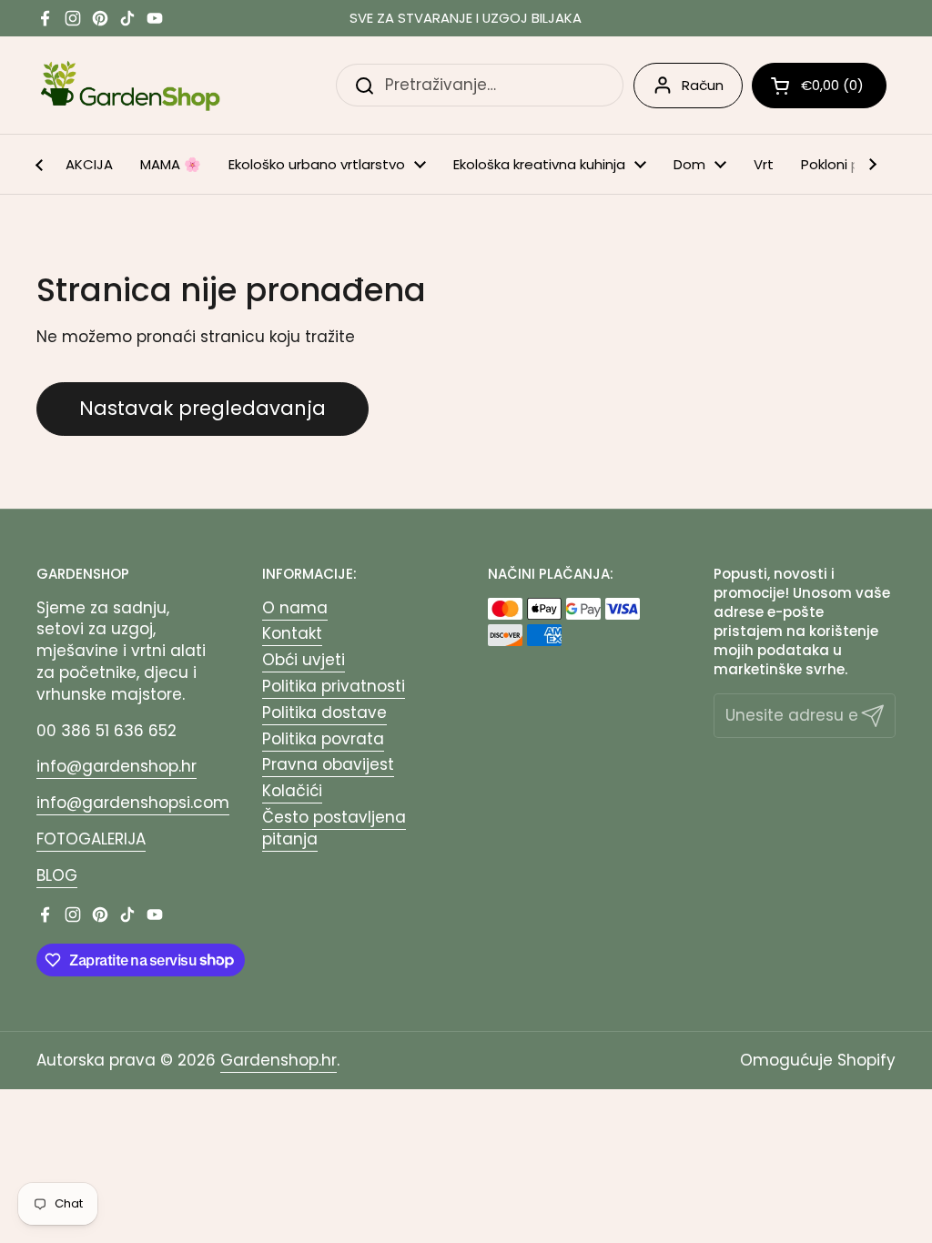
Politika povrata (323, 739)
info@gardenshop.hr (116, 766)
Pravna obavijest (328, 764)
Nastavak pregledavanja (202, 408)
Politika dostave (324, 712)
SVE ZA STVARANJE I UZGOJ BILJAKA (466, 18)
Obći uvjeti (303, 660)
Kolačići (292, 791)
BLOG (56, 875)
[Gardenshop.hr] (131, 85)
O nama (295, 608)
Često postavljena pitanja (334, 828)
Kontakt (292, 633)
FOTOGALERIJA (91, 839)
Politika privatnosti (333, 686)
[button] (819, 85)
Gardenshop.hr (278, 1060)
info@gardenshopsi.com (132, 803)
